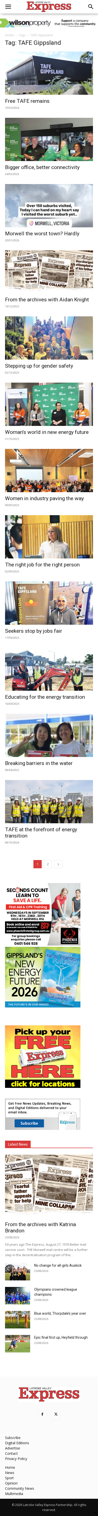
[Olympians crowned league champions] (17, 1295)
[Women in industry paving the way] (49, 470)
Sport (9, 1477)
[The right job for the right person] (49, 536)
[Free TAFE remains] (49, 73)
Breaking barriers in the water (39, 763)
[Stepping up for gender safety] (49, 338)
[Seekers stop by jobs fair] (49, 603)
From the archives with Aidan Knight (47, 300)
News (9, 1472)
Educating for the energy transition (45, 697)
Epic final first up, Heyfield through (61, 1337)
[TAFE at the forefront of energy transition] (49, 801)
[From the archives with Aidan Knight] (49, 272)
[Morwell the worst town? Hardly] (49, 205)
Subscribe (13, 1437)
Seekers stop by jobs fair (33, 631)
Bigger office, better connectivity (42, 167)
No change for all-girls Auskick (58, 1265)
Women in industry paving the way (44, 498)
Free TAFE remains (27, 101)
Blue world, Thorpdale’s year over (60, 1313)
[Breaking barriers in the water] (49, 735)
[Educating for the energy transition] (49, 669)
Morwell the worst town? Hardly (42, 234)
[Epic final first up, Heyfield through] (17, 1343)
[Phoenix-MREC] (42, 944)
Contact (11, 1453)
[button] (8, 7)
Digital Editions (17, 1442)
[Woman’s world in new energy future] (49, 404)
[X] (56, 1414)
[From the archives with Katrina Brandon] (49, 1186)
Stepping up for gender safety (39, 366)
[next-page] (58, 864)
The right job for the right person (42, 565)
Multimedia (14, 1493)
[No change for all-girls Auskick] (17, 1271)
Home (9, 35)
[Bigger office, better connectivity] (49, 139)
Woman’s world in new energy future (47, 432)
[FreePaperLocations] (42, 1086)
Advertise (12, 1448)
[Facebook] (42, 1414)
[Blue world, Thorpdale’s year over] (17, 1319)
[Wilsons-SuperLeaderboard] (49, 23)
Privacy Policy (16, 1458)
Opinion (11, 1483)
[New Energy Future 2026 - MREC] (42, 1008)
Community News (19, 1488)
